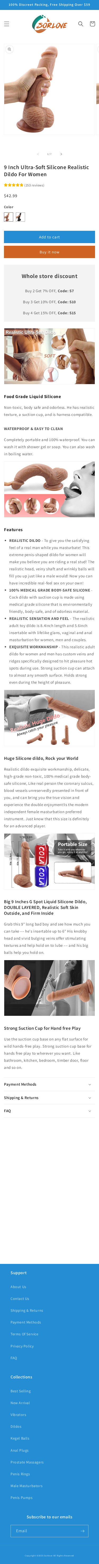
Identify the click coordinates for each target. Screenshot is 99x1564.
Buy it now (50, 251)
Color (8, 207)
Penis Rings (20, 1474)
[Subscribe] (82, 1531)
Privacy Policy (22, 1346)
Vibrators (18, 1414)
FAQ (14, 1358)
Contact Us (20, 1298)
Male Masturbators (27, 1485)
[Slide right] (61, 154)
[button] (6, 24)
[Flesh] (8, 217)
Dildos (16, 1426)
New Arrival (20, 1402)
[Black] (20, 217)
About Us (18, 1286)
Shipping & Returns (27, 1310)
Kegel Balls (20, 1438)
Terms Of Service (25, 1334)
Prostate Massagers (27, 1462)
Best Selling (21, 1391)
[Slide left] (38, 154)
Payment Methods (26, 1322)
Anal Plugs (20, 1450)
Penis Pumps (22, 1497)
